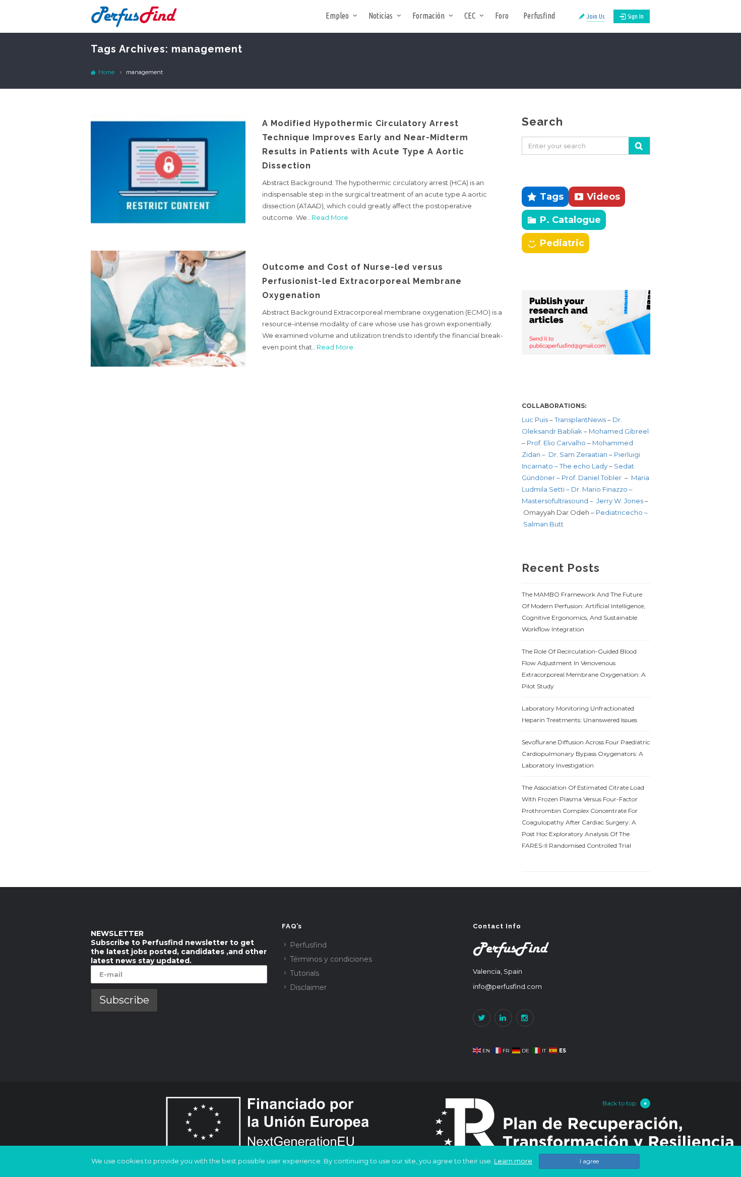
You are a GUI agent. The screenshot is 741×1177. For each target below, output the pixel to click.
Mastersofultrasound (556, 501)
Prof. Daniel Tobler (592, 478)
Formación (428, 15)
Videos (603, 196)
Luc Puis (535, 420)
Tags (552, 196)
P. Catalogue (570, 219)
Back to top (619, 1103)
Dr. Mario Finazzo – (602, 489)
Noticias (380, 15)
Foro (502, 15)
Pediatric (562, 243)
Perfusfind (539, 15)
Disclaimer (308, 987)
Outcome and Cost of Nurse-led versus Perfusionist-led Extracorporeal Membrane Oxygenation (362, 281)
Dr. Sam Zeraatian (578, 454)
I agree (589, 1161)
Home (105, 72)
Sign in (636, 16)
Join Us (595, 16)
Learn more (513, 1161)
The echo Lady (583, 466)
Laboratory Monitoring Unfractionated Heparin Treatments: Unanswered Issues (579, 714)
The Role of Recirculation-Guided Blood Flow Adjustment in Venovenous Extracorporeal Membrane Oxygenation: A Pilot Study (584, 669)
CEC (469, 15)
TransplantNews (580, 420)
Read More (330, 217)
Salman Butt (543, 524)
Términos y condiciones (331, 959)
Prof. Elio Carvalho (556, 443)
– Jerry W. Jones (617, 501)
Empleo (337, 15)
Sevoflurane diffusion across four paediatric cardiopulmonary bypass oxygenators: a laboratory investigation (586, 753)
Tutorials (304, 973)
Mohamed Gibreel (619, 431)
